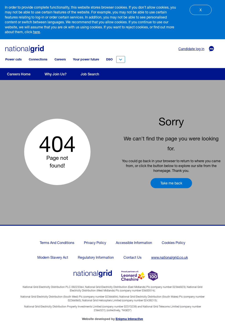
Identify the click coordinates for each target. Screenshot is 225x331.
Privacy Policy (95, 242)
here (36, 32)
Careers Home (19, 74)
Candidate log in (191, 49)
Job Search (90, 74)
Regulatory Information (96, 257)
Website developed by (112, 318)
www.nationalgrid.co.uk (169, 257)
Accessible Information (134, 242)
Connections (38, 59)
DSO (109, 59)
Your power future (86, 59)
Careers (60, 59)
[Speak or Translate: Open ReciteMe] (209, 48)
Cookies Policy (173, 242)
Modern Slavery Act (52, 257)
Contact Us (132, 257)
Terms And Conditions (57, 242)
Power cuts (13, 59)
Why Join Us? (56, 74)
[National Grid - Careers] (93, 273)
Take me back (171, 183)
